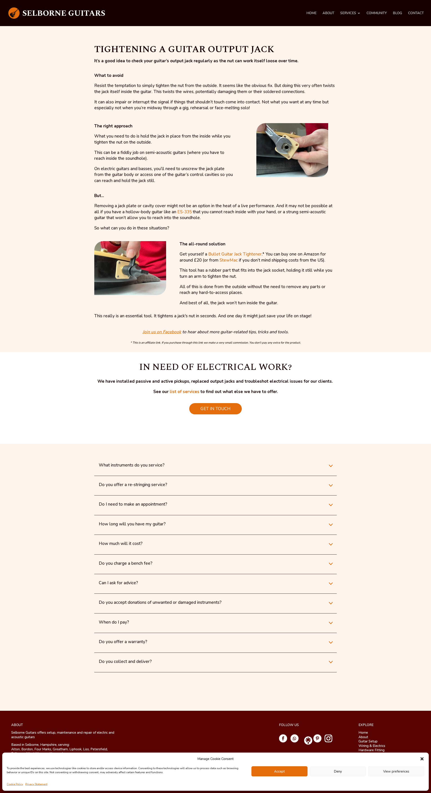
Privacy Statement (36, 784)
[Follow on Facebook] (283, 738)
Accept (279, 771)
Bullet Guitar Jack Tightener (235, 254)
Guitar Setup (368, 741)
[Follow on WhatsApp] (294, 738)
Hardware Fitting (371, 750)
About (328, 13)
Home (311, 13)
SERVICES (348, 13)
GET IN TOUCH (215, 409)
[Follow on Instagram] (328, 738)
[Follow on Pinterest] (317, 738)
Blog (397, 13)
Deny (338, 771)
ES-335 (184, 212)
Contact (416, 13)
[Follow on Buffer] (306, 738)
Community (377, 13)
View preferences (396, 771)
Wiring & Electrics (371, 746)
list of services (184, 392)
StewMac (229, 260)
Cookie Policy (15, 784)
